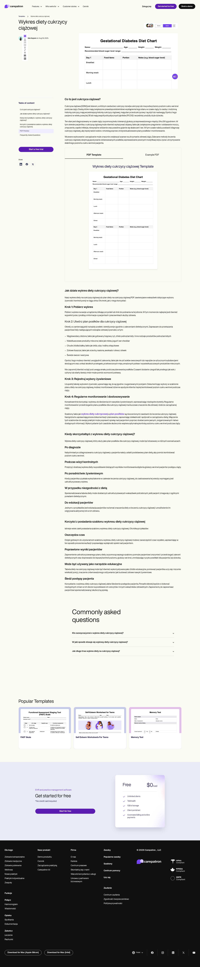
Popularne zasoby (112, 857)
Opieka (8, 916)
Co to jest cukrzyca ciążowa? (30, 110)
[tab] (94, 155)
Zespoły (8, 883)
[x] (183, 952)
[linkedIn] (173, 952)
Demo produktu (45, 857)
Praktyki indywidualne (14, 879)
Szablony (108, 864)
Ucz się (107, 878)
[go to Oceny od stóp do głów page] (155, 720)
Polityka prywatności (113, 904)
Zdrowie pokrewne (13, 866)
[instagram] (162, 952)
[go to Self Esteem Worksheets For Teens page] (45, 720)
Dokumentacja (11, 924)
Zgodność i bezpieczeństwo (116, 899)
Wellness (9, 870)
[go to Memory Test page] (100, 720)
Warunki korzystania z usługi (83, 874)
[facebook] (152, 952)
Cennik (86, 7)
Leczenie (9, 935)
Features (35, 7)
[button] (137, 952)
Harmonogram (11, 904)
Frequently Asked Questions (30, 135)
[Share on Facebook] (27, 164)
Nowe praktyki (11, 874)
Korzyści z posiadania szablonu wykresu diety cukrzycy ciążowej (36, 126)
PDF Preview (24, 131)
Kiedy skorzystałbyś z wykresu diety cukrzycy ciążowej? (36, 119)
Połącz (8, 900)
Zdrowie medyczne (13, 861)
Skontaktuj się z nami (80, 870)
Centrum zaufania (112, 895)
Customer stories (70, 7)
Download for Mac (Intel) (58, 953)
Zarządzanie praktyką (47, 866)
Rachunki (9, 940)
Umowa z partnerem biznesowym (80, 880)
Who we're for (50, 7)
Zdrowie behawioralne (15, 857)
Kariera (74, 861)
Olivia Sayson (31, 38)
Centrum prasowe (79, 866)
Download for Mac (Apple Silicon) (23, 953)
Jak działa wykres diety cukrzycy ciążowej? (35, 114)
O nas (73, 857)
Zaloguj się (146, 7)
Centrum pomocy (112, 871)
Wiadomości (10, 909)
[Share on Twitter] (33, 164)
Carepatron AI (44, 870)
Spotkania (9, 920)
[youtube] (193, 952)
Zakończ (9, 931)
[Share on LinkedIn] (21, 164)
